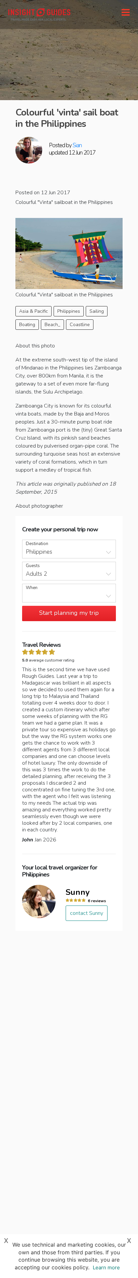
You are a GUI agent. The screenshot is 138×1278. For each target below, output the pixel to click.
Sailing (96, 311)
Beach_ (52, 324)
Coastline (80, 324)
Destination (37, 544)
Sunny (78, 892)
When (32, 588)
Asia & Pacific (33, 311)
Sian (77, 145)
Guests (33, 566)
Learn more (106, 1267)
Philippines (68, 311)
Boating (27, 324)
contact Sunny (86, 913)
